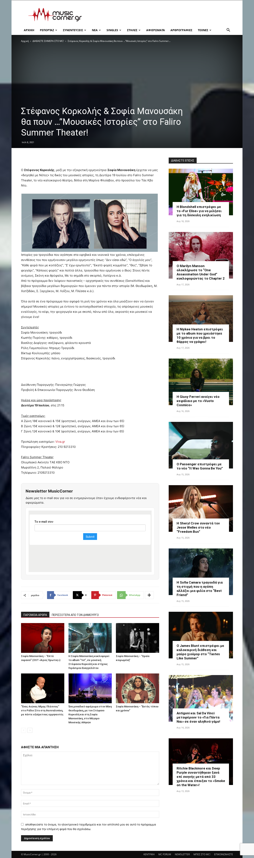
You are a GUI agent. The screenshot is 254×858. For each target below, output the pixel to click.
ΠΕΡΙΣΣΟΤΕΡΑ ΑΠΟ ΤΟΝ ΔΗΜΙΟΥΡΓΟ (75, 615)
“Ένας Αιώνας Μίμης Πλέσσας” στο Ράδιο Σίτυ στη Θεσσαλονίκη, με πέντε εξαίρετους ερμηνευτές (42, 710)
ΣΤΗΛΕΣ (132, 30)
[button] (228, 30)
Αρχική (25, 41)
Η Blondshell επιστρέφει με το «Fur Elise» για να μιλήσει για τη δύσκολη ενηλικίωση (199, 211)
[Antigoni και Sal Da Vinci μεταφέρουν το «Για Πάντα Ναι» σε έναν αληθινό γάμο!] (201, 698)
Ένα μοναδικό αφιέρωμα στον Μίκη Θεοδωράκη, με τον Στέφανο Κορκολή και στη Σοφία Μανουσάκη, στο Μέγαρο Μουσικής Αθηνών (90, 714)
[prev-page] (23, 730)
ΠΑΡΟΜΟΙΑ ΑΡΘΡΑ (35, 615)
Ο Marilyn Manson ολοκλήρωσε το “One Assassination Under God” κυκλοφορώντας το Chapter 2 (201, 272)
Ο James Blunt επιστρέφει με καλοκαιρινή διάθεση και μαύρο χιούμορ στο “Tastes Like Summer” (200, 652)
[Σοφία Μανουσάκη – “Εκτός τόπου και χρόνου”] (137, 688)
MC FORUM (164, 854)
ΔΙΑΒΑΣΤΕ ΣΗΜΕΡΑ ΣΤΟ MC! (48, 41)
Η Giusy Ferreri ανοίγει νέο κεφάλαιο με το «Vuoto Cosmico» (198, 401)
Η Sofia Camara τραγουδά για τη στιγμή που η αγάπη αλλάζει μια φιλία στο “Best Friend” (200, 588)
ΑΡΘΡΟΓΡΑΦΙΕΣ (181, 30)
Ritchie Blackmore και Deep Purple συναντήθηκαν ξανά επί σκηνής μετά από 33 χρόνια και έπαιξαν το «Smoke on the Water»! (201, 776)
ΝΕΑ (95, 30)
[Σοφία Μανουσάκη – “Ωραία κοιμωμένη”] (137, 638)
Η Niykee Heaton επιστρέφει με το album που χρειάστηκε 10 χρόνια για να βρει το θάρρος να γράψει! (200, 335)
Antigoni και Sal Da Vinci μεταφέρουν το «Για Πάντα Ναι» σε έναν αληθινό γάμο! (198, 717)
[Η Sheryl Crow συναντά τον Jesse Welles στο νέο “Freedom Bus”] (201, 508)
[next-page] (29, 730)
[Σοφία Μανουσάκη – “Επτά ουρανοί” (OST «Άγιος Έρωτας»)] (42, 638)
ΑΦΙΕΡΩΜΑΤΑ (155, 30)
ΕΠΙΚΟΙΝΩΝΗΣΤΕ (223, 854)
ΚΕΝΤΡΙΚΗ (149, 854)
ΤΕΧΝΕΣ (203, 30)
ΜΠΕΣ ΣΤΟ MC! (201, 854)
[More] (149, 595)
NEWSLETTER (182, 854)
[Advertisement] (161, 15)
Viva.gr (60, 441)
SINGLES (112, 30)
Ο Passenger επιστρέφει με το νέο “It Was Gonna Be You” (200, 466)
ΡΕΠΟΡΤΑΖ (47, 30)
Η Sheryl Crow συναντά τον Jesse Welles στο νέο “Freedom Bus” (198, 527)
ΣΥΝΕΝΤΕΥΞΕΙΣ (73, 30)
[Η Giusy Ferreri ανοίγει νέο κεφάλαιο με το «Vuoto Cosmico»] (201, 382)
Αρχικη (29, 30)
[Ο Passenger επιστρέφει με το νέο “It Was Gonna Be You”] (201, 445)
